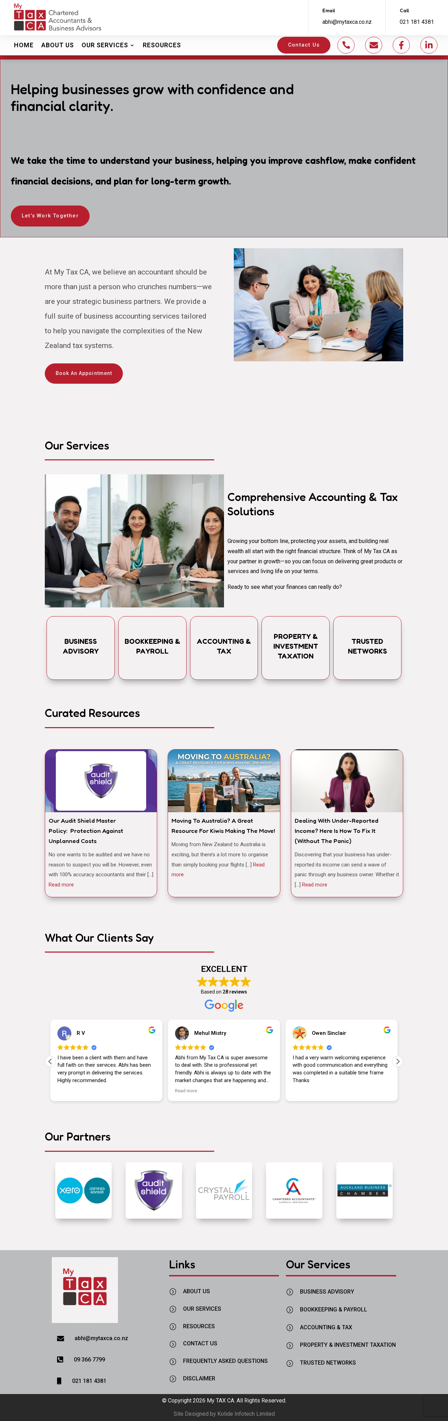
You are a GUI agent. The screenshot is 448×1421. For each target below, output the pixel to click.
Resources (162, 45)
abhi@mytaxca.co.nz (347, 22)
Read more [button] (186, 1090)
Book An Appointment (84, 373)
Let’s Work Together (50, 216)
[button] (397, 1061)
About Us (57, 45)
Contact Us (304, 45)
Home (24, 45)
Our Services (105, 45)
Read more (61, 885)
